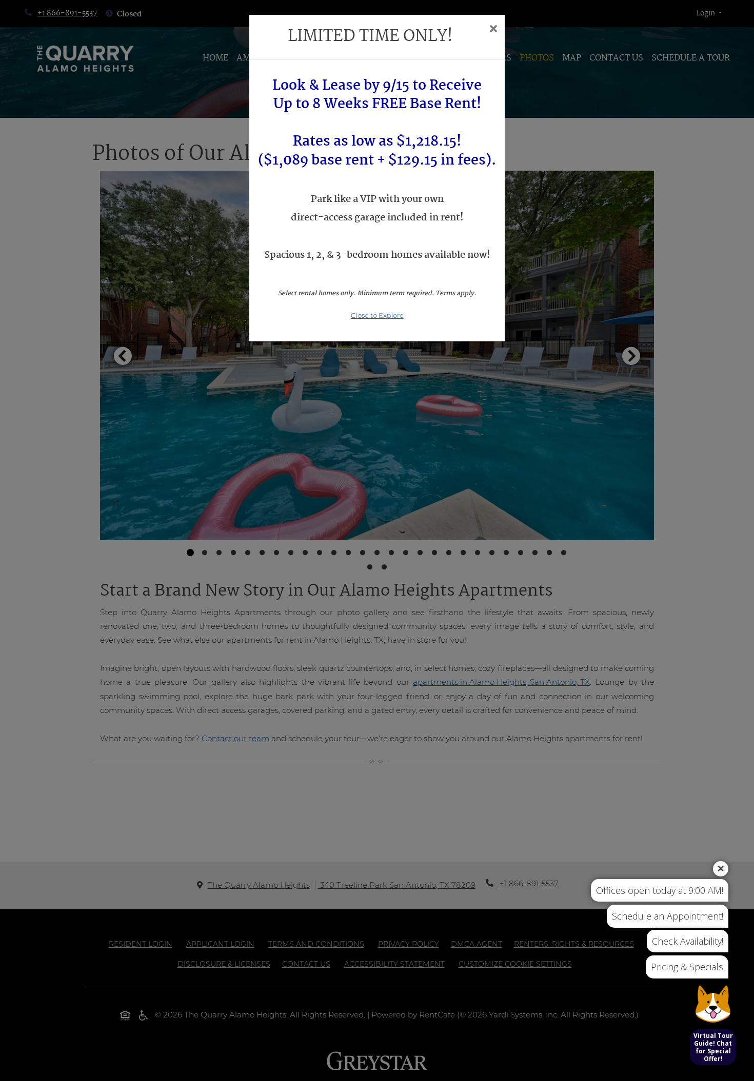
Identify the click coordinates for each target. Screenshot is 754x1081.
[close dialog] (493, 30)
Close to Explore (377, 315)
